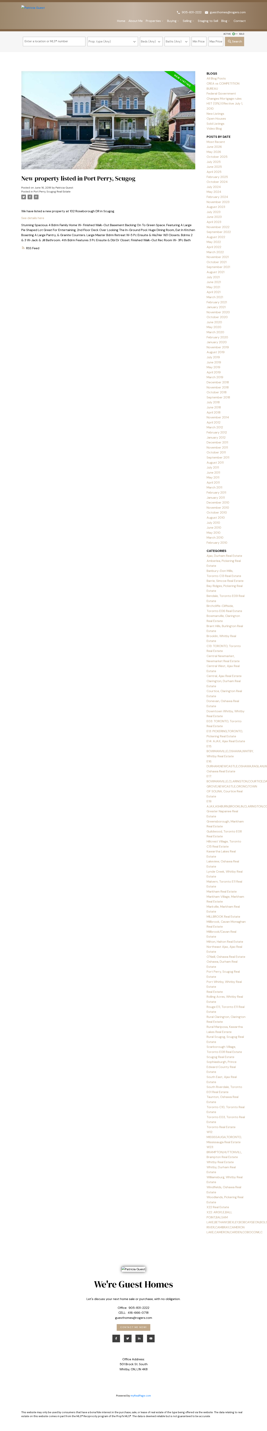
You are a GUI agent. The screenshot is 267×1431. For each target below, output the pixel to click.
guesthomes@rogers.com (228, 12)
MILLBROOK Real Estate (223, 917)
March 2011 (214, 487)
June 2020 (214, 322)
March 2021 (215, 297)
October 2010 (217, 512)
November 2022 (218, 227)
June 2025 (214, 167)
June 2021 (214, 282)
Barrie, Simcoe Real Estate (225, 581)
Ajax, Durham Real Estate (224, 556)
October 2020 (217, 317)
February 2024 (217, 197)
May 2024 (214, 192)
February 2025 (217, 177)
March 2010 (215, 537)
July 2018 (213, 402)
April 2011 (213, 482)
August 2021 (215, 272)
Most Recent (216, 142)
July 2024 (214, 187)
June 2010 (214, 527)
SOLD (241, 34)
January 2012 (216, 437)
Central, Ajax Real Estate (224, 676)
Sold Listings (215, 124)
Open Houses (216, 118)
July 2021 (213, 277)
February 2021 (217, 302)
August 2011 (215, 462)
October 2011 (216, 452)
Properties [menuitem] (153, 21)
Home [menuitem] (121, 21)
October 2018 (217, 392)
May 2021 (213, 287)
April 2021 (213, 292)
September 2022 (219, 232)
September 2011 (218, 457)
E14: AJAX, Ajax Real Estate (226, 741)
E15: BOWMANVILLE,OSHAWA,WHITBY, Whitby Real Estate (230, 751)
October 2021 (217, 262)
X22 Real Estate (218, 1207)
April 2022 (214, 247)
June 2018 (214, 407)
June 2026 (214, 147)
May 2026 (214, 152)
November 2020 (218, 312)
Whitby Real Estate (220, 1162)
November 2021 (218, 257)
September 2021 (218, 267)
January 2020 (217, 342)
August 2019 (216, 352)
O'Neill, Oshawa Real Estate (226, 957)
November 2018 (218, 387)
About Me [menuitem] (135, 21)
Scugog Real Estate (220, 1057)
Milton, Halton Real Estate (225, 942)
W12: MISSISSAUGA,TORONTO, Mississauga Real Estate (224, 1137)
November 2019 (218, 347)
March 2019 (215, 377)
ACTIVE (227, 34)
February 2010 (217, 543)
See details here (32, 218)
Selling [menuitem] (187, 21)
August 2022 (216, 237)
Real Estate (215, 992)
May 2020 (214, 327)
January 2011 (216, 498)
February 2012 (217, 432)
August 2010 (216, 518)
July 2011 (213, 467)
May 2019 (213, 367)
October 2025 (217, 157)
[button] (189, 12)
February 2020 (217, 337)
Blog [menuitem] (224, 21)
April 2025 (214, 172)
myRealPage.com (141, 1395)
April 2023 (214, 222)
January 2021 (216, 307)
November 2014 (218, 417)
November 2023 (218, 202)
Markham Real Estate (222, 891)
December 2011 (217, 442)
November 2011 (217, 447)
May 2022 (214, 242)
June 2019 (214, 362)
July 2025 (214, 162)
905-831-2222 (192, 12)
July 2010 (213, 523)
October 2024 (217, 182)
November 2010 (218, 508)
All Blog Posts (216, 78)
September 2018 (218, 397)
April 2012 (213, 422)
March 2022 (215, 252)
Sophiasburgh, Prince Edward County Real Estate (222, 1067)
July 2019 (213, 357)
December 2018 (218, 382)
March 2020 (215, 332)
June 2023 (214, 217)
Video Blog (214, 128)
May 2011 (213, 477)
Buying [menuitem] (172, 21)
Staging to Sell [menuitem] (208, 21)
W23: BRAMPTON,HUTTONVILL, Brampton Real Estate (224, 1152)
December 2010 (218, 502)
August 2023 (216, 207)
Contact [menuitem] (240, 21)
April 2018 (213, 412)
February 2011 (216, 492)
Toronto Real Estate (221, 1127)
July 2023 (213, 212)
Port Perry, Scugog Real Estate (52, 191)
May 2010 (213, 533)
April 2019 (214, 372)
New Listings (215, 114)
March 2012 (215, 427)
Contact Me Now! (133, 1327)
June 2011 (213, 472)
